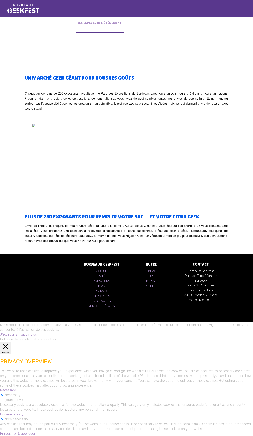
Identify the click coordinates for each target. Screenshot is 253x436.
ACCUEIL (101, 271)
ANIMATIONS (101, 281)
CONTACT (151, 271)
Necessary (13, 395)
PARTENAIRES (102, 301)
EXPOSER (151, 276)
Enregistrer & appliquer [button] (17, 434)
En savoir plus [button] (26, 334)
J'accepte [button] (7, 334)
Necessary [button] (8, 390)
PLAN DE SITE (151, 286)
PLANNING (101, 291)
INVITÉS (102, 276)
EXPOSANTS (102, 296)
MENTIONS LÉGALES (102, 306)
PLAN (101, 286)
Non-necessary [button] (12, 414)
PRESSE (151, 281)
